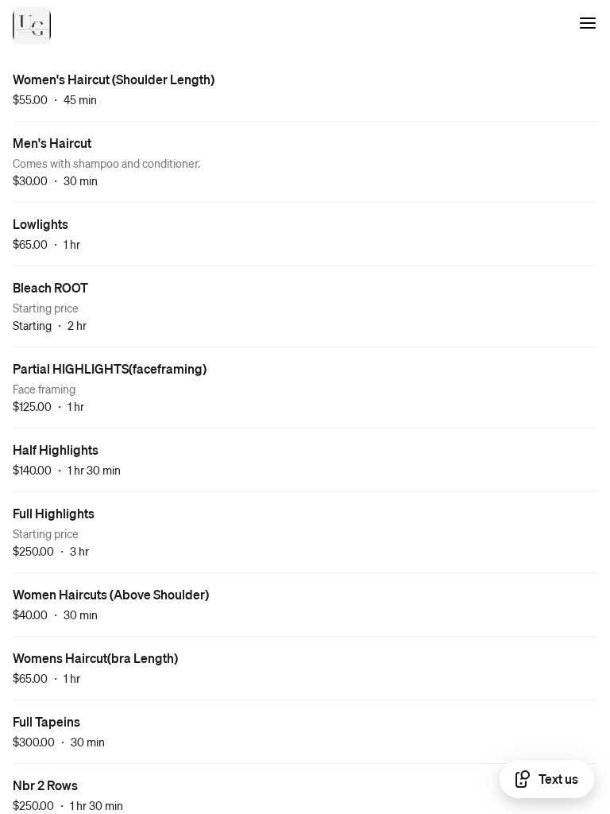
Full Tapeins (46, 721)
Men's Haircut (52, 142)
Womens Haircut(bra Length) (95, 657)
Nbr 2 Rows (45, 785)
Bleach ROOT (50, 287)
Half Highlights (55, 449)
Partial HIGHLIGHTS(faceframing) (110, 368)
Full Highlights (54, 513)
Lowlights (40, 223)
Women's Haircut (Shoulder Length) (113, 79)
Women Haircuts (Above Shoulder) (111, 594)
